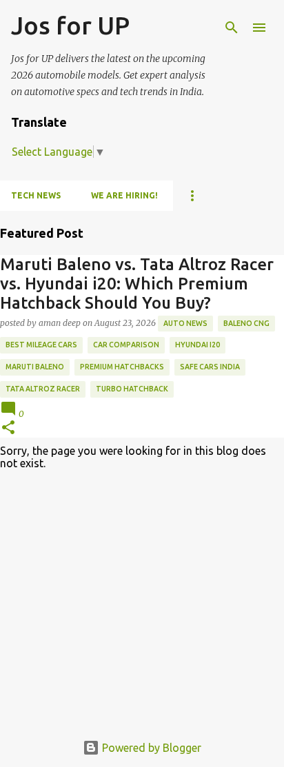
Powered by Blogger (150, 748)
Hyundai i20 (197, 344)
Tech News (36, 195)
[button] (8, 428)
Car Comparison (126, 344)
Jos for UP (70, 25)
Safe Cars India (210, 366)
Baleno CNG (246, 323)
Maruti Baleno (35, 366)
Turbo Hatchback (132, 389)
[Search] (231, 27)
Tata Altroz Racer (43, 389)
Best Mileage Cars (41, 344)
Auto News (185, 323)
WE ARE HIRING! (124, 195)
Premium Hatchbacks (122, 366)
